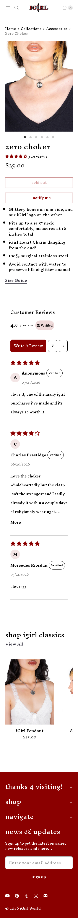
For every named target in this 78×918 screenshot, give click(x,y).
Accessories (57, 28)
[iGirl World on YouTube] (10, 896)
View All (14, 644)
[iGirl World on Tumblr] (29, 896)
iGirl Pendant (30, 731)
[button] (16, 156)
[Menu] (7, 8)
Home (10, 28)
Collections (31, 28)
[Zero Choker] (39, 86)
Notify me (42, 197)
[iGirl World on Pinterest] (19, 896)
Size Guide (16, 280)
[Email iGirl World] (48, 896)
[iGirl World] (39, 8)
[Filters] (52, 346)
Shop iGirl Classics (34, 634)
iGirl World (30, 908)
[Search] (16, 8)
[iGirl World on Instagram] (38, 896)
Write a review (28, 345)
